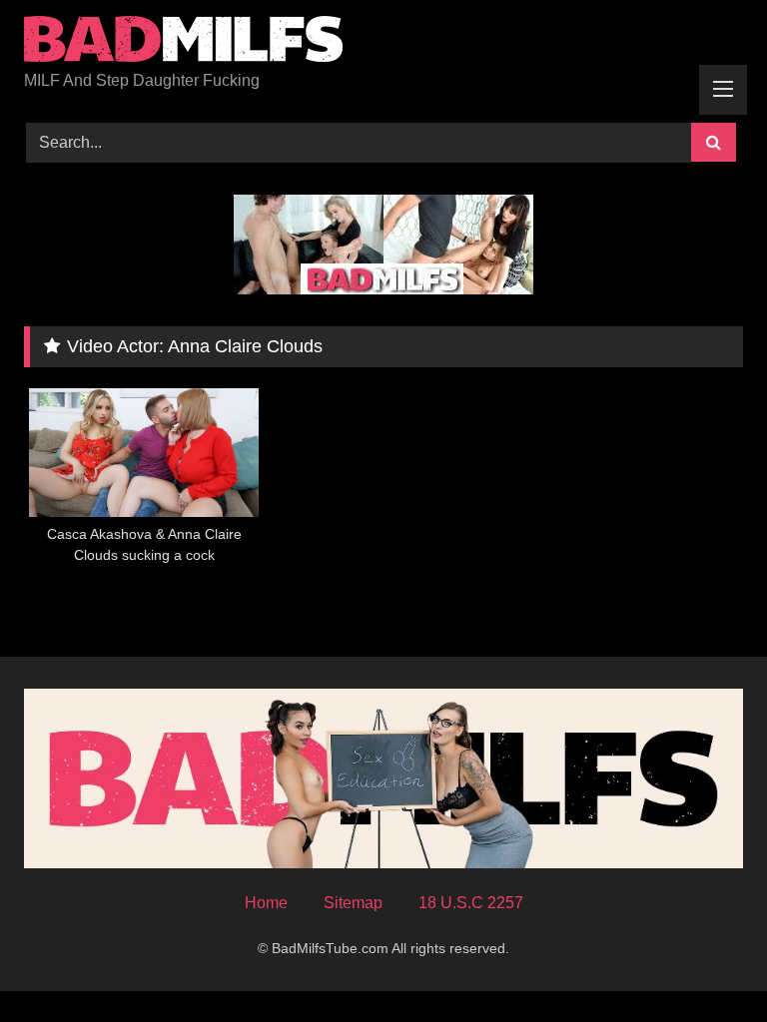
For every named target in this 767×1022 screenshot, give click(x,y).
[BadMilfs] (383, 42)
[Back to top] (705, 962)
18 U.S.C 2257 (470, 902)
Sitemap (353, 902)
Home (266, 902)
